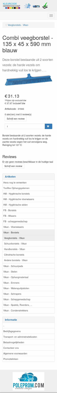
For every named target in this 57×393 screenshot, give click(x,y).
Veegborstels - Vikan (14, 238)
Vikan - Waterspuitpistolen (16, 288)
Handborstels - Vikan (14, 249)
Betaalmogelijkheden (13, 342)
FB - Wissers (9, 215)
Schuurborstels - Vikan (15, 243)
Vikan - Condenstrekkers (15, 310)
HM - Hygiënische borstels (16, 193)
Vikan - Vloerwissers (13, 226)
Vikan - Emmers (11, 282)
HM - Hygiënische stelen (15, 204)
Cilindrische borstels (14, 254)
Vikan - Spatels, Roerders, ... (17, 304)
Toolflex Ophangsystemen (16, 188)
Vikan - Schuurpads (13, 266)
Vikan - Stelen (10, 271)
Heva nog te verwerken (15, 182)
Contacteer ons (11, 347)
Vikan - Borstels (11, 232)
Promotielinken (10, 359)
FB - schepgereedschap (15, 221)
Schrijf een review (16, 118)
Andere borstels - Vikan (16, 260)
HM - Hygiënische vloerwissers (18, 199)
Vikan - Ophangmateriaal (15, 277)
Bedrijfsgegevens (12, 331)
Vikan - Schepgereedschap (16, 299)
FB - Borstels (9, 210)
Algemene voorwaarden (15, 353)
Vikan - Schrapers (12, 293)
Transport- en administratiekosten (20, 336)
